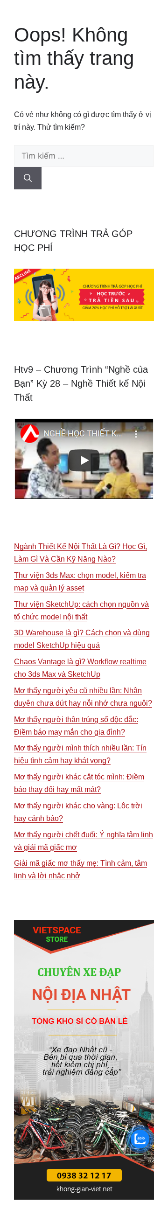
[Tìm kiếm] (28, 178)
